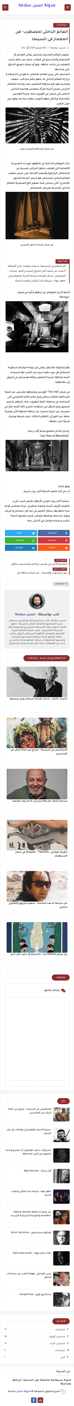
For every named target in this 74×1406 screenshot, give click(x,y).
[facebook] (34, 1400)
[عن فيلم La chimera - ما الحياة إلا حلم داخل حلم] (37, 937)
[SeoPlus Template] (63, 1391)
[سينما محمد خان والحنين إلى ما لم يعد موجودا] (37, 784)
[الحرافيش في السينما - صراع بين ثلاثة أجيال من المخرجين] (37, 733)
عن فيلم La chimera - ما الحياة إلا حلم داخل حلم (38, 954)
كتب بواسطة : (37, 614)
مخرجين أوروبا (57, 1336)
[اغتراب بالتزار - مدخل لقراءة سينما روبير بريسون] (37, 682)
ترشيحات (59, 1350)
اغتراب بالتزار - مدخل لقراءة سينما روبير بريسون (38, 699)
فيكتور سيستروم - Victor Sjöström (31, 1232)
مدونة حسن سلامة (37, 5)
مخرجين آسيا (57, 1343)
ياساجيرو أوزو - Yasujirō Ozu (35, 1294)
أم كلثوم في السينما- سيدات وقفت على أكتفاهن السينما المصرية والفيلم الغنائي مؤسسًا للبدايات (35, 266)
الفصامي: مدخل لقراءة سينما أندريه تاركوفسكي (36, 276)
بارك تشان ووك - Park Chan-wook (32, 1253)
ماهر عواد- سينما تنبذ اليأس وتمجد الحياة (40, 281)
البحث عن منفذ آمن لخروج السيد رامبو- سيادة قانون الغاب (35, 271)
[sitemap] (40, 1400)
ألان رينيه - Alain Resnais (37, 1171)
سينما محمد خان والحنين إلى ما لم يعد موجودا (39, 801)
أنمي (62, 1357)
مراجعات (61, 25)
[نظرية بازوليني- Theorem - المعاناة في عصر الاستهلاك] (37, 835)
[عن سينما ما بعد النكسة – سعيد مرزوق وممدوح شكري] (37, 886)
